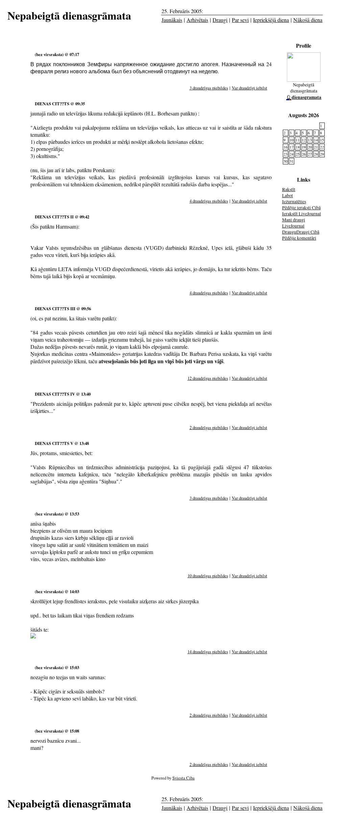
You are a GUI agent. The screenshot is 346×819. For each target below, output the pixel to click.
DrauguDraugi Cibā (300, 232)
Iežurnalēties (294, 202)
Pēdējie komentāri (299, 238)
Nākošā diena (307, 19)
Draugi (220, 19)
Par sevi (240, 19)
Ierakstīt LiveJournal (301, 214)
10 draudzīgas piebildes (208, 576)
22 (322, 147)
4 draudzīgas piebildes (209, 201)
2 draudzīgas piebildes (209, 427)
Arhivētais (197, 19)
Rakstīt (288, 189)
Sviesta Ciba (183, 778)
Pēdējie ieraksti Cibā (301, 208)
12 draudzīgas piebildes (208, 378)
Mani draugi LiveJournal (293, 223)
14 (316, 139)
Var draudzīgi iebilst (249, 88)
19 (304, 147)
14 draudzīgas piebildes (208, 652)
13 (310, 139)
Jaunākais (172, 19)
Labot (287, 195)
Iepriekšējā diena (271, 19)
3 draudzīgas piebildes (209, 88)
